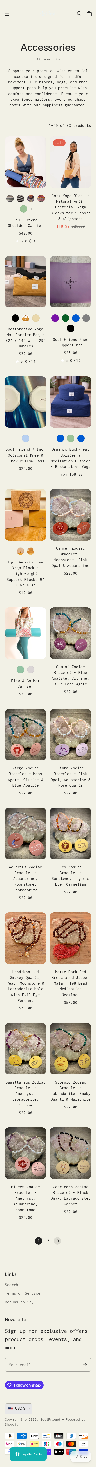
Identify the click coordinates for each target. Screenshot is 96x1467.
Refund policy (19, 1302)
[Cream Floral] (30, 669)
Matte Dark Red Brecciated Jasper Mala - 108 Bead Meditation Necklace (70, 983)
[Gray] (86, 318)
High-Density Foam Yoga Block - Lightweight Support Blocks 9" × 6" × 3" (25, 573)
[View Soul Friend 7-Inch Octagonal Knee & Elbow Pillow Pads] (25, 402)
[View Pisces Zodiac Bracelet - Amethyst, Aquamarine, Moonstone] (25, 1153)
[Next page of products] (57, 1241)
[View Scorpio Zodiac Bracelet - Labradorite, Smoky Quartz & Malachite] (70, 1048)
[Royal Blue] (81, 438)
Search (11, 1285)
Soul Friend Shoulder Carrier (25, 223)
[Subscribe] (85, 1365)
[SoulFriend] (48, 13)
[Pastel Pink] (20, 551)
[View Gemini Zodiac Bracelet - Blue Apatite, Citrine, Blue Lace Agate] (70, 633)
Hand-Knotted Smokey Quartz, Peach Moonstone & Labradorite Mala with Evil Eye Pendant (25, 986)
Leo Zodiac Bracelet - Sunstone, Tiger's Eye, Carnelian (70, 875)
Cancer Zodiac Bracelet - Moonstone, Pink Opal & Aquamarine (70, 557)
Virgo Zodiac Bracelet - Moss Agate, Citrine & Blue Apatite (25, 776)
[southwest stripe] (10, 198)
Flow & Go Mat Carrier (25, 683)
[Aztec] (41, 198)
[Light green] (23, 209)
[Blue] (75, 318)
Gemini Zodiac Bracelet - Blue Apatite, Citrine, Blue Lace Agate (70, 675)
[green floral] (20, 669)
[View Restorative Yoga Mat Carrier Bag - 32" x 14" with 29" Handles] (25, 281)
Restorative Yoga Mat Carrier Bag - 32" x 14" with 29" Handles (26, 337)
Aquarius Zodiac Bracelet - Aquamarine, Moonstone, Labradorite (25, 878)
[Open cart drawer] (89, 14)
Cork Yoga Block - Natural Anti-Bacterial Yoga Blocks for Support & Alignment (71, 207)
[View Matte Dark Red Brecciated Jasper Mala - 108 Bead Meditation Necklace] (70, 938)
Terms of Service (22, 1293)
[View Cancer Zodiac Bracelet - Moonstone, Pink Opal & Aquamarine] (70, 515)
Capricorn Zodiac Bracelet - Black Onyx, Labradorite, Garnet (71, 1195)
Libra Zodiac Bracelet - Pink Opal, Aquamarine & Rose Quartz (71, 776)
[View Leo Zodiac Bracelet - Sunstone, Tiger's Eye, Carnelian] (70, 833)
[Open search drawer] (79, 14)
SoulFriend (50, 1419)
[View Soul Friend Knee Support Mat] (70, 281)
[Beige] (36, 318)
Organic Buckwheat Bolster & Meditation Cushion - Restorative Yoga (71, 458)
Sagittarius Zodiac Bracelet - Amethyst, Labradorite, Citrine (26, 1093)
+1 (30, 208)
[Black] (15, 318)
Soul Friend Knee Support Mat (70, 342)
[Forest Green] (65, 318)
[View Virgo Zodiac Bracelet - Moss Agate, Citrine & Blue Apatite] (25, 735)
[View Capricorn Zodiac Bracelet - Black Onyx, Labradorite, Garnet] (70, 1153)
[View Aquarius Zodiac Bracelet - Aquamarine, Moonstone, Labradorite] (25, 833)
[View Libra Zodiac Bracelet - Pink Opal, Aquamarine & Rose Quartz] (70, 735)
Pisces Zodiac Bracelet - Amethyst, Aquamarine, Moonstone (25, 1198)
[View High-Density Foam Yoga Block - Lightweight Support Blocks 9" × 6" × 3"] (25, 515)
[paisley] (30, 198)
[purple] (55, 318)
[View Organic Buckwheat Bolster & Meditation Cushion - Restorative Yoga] (70, 402)
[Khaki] (25, 318)
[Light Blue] (25, 438)
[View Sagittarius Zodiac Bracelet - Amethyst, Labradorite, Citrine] (25, 1048)
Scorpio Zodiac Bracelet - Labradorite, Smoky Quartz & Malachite (71, 1091)
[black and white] (20, 198)
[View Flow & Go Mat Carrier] (25, 633)
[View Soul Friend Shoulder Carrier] (25, 162)
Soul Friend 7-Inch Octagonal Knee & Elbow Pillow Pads (26, 455)
